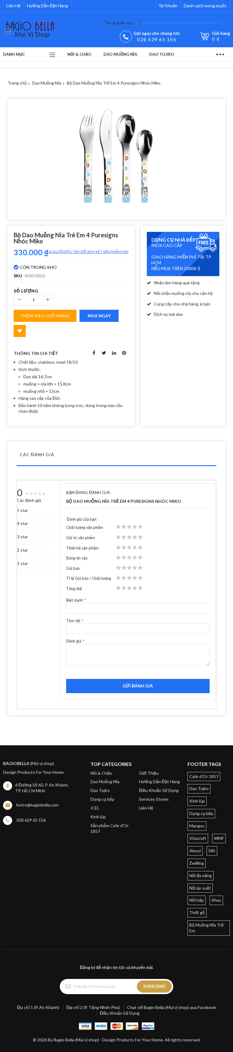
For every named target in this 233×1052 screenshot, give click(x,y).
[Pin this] (124, 352)
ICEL (95, 807)
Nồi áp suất (200, 887)
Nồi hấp (196, 900)
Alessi (195, 850)
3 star (22, 536)
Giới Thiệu (149, 773)
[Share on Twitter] (104, 352)
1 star (22, 563)
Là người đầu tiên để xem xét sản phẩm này (88, 251)
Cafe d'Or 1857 (203, 776)
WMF (219, 838)
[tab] (116, 456)
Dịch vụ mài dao (168, 314)
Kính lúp (98, 816)
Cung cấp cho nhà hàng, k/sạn (182, 303)
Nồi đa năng (200, 875)
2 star (22, 550)
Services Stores (154, 799)
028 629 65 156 (156, 39)
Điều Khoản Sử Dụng (159, 790)
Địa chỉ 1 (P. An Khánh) (38, 1007)
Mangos (196, 825)
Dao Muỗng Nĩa (46, 82)
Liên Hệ (13, 5)
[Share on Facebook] (94, 352)
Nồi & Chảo (101, 773)
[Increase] (47, 299)
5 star (22, 510)
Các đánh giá (37, 454)
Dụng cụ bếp (102, 799)
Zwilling (196, 863)
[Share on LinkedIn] (114, 352)
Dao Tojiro (100, 790)
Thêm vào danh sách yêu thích (20, 331)
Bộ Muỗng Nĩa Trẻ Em (206, 927)
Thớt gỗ (197, 912)
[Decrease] (19, 299)
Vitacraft (197, 838)
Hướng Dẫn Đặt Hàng (47, 5)
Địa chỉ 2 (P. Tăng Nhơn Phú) (93, 1007)
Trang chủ (17, 82)
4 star (22, 523)
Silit (211, 850)
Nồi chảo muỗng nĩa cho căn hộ (183, 293)
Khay (216, 900)
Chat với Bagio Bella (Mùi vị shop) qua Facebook (171, 1007)
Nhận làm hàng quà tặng (177, 282)
